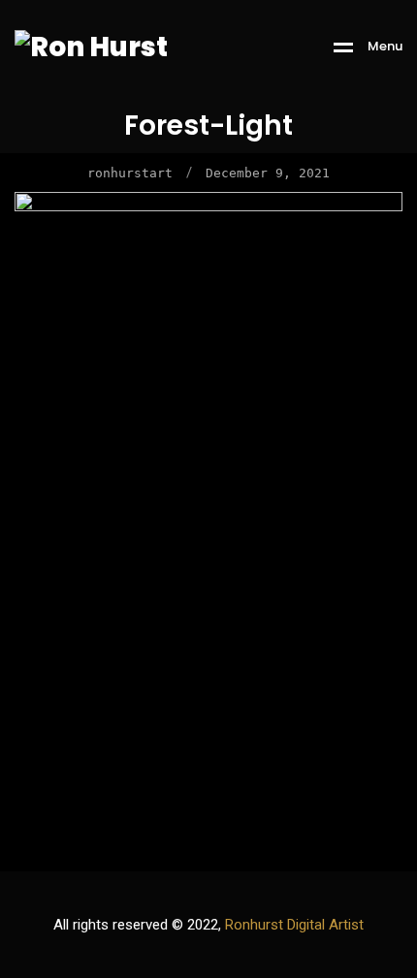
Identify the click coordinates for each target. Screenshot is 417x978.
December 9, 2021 (268, 173)
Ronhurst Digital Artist (294, 924)
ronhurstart (130, 173)
